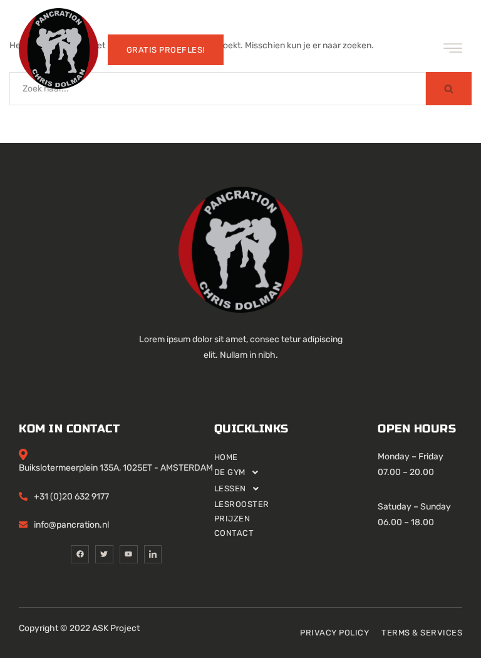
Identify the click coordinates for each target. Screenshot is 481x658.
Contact (234, 533)
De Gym (230, 472)
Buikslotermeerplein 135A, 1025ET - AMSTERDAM (116, 467)
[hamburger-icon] (453, 50)
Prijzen (232, 518)
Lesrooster (241, 504)
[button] (296, 472)
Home (226, 457)
